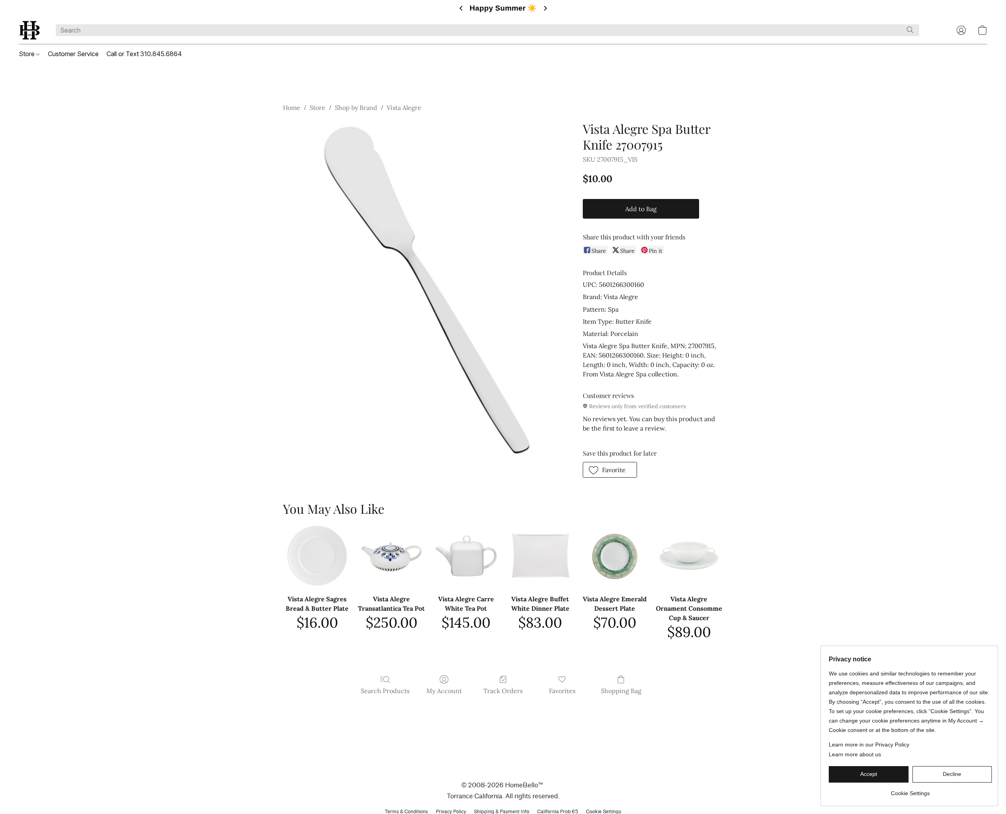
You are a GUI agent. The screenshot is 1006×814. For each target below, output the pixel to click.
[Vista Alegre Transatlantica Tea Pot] (392, 556)
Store (27, 54)
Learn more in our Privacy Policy (869, 744)
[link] (910, 790)
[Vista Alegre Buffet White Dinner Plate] (540, 556)
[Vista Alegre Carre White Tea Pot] (466, 556)
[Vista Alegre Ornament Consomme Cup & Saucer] (689, 556)
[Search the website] (910, 29)
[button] (29, 30)
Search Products (385, 691)
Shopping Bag (621, 691)
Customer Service (73, 54)
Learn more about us (855, 754)
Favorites (562, 691)
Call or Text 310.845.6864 (144, 54)
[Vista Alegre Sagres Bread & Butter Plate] (317, 556)
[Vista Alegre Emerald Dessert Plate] (614, 556)
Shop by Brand (356, 107)
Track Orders (503, 691)
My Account (444, 691)
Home (291, 107)
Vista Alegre (404, 107)
